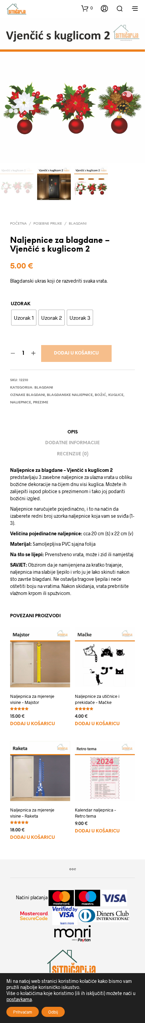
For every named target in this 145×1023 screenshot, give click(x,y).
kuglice (115, 395)
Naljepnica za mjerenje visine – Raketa (32, 813)
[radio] (23, 317)
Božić (100, 395)
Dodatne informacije (72, 443)
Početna (18, 224)
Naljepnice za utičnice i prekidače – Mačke (97, 699)
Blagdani (78, 224)
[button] (87, 8)
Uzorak (20, 304)
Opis (72, 432)
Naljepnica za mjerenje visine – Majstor (32, 699)
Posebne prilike (47, 224)
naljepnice (20, 402)
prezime (40, 402)
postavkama (19, 999)
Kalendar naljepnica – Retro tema (95, 813)
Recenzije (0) (72, 454)
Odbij (53, 1012)
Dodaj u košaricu (76, 353)
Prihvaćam (22, 1012)
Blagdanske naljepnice (70, 395)
